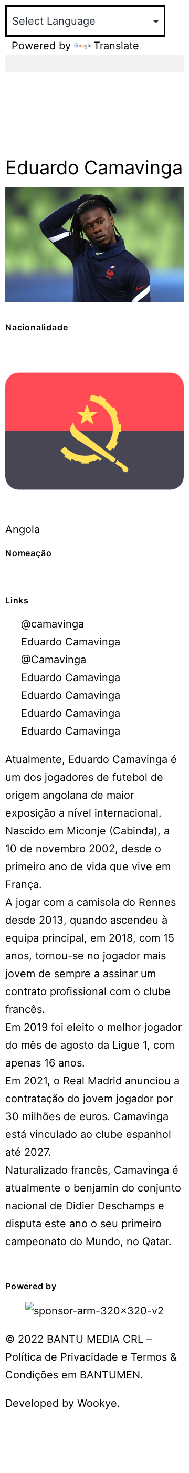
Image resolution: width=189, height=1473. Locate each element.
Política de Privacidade (63, 1357)
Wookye (97, 1403)
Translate (116, 45)
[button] (94, 63)
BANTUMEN (110, 1374)
